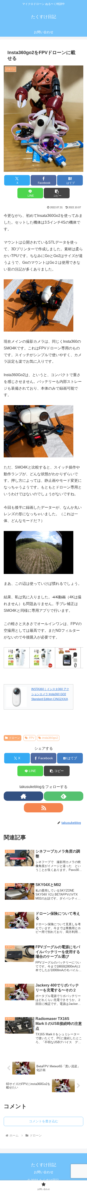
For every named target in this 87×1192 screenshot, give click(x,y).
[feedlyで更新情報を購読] (63, 796)
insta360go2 (50, 737)
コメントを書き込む (43, 1121)
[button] (57, 193)
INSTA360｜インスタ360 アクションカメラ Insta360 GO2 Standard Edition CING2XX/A (50, 694)
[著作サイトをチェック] (23, 796)
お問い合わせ (43, 1172)
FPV (31, 737)
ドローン (14, 737)
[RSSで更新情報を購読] (43, 807)
